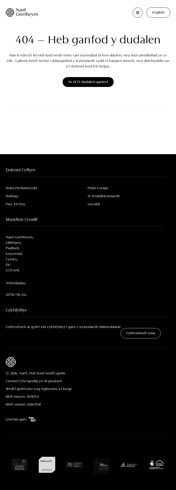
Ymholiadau (16, 283)
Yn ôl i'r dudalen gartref (88, 82)
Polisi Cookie (98, 188)
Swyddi (94, 204)
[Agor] (138, 13)
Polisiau (12, 196)
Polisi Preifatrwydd (21, 188)
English (158, 12)
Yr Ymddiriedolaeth (104, 196)
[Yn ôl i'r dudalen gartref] (22, 12)
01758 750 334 (16, 295)
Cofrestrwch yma (140, 333)
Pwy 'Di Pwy (15, 204)
